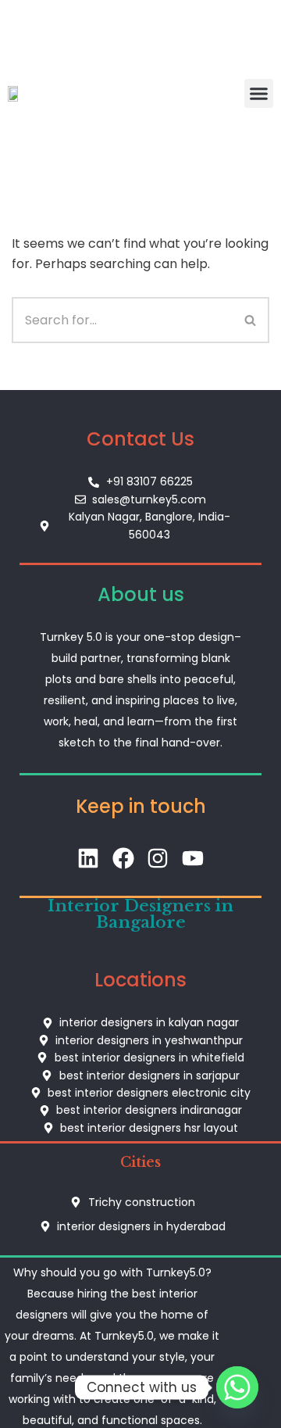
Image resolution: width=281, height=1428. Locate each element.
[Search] (251, 320)
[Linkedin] (87, 858)
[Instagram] (158, 858)
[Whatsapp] (237, 1387)
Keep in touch (141, 806)
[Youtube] (193, 858)
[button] (259, 94)
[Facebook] (122, 858)
